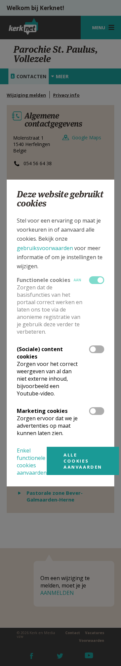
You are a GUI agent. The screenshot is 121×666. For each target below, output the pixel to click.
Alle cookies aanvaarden (83, 461)
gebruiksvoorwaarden (45, 248)
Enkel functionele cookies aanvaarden (32, 461)
